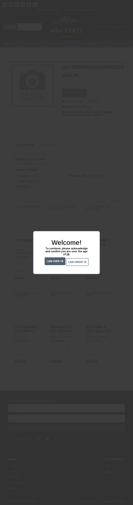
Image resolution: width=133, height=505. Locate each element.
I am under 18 (77, 261)
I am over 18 (55, 261)
